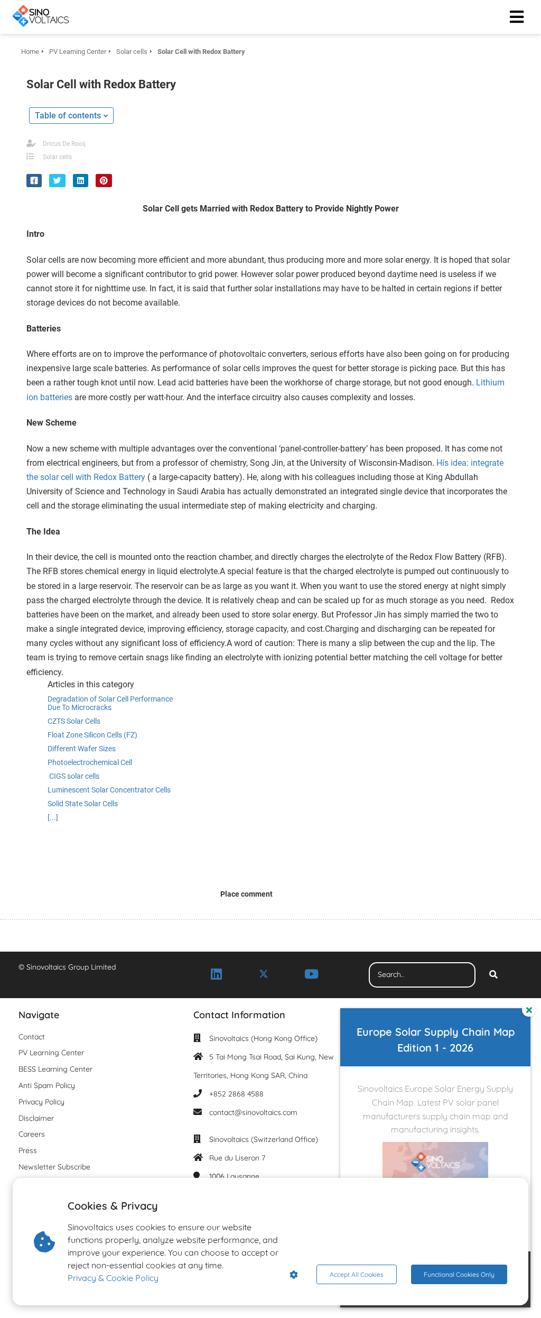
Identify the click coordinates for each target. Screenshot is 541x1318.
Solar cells (57, 157)
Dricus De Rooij (64, 144)
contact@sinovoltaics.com (253, 1112)
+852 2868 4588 (236, 1094)
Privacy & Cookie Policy (113, 1278)
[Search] (493, 975)
